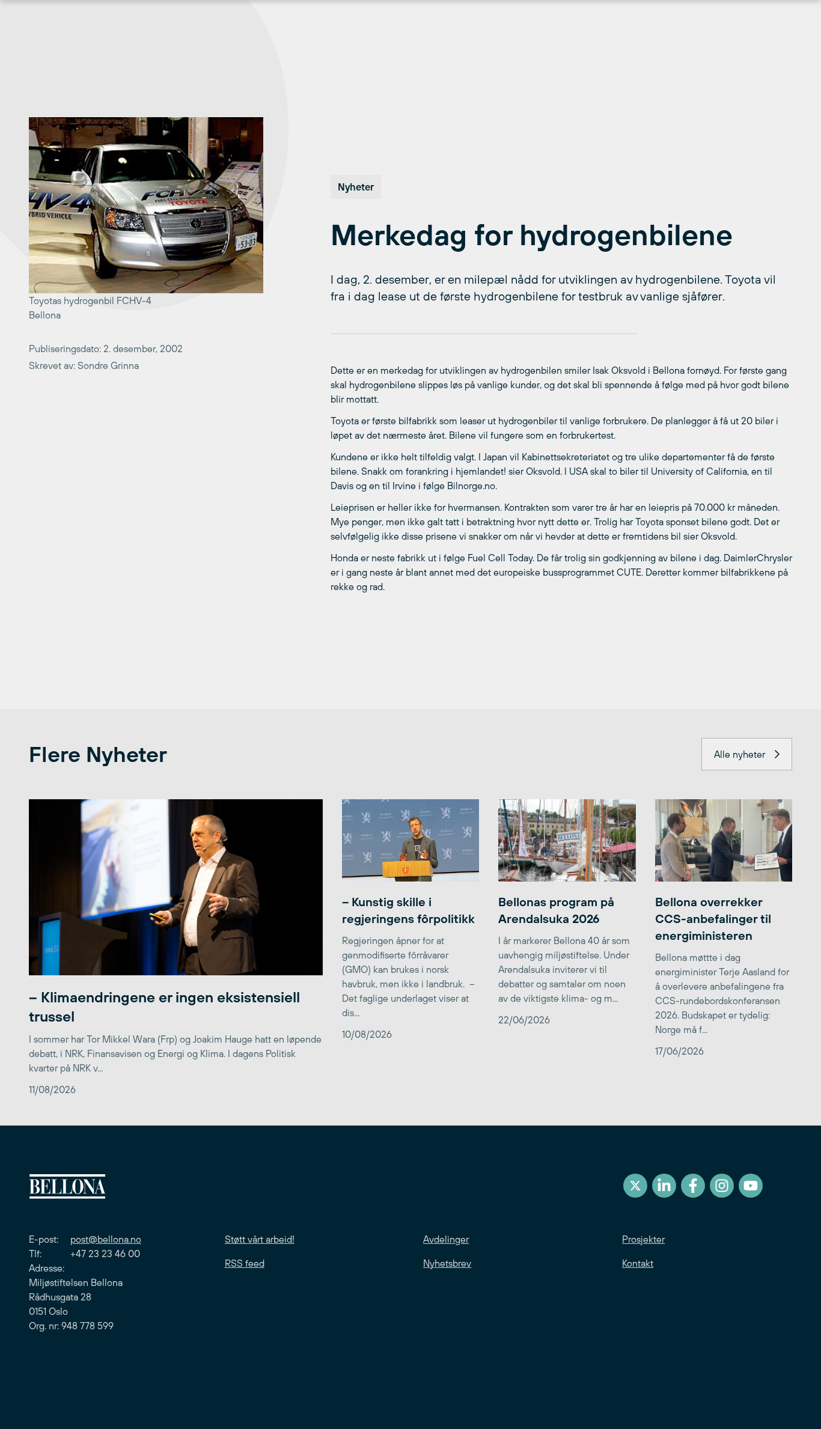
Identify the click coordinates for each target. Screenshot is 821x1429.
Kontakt (637, 1263)
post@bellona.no (105, 1239)
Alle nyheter (739, 754)
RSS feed (244, 1263)
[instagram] (722, 1186)
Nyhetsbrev (447, 1263)
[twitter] (635, 1186)
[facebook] (693, 1186)
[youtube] (751, 1186)
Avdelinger (446, 1239)
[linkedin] (664, 1186)
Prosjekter (643, 1239)
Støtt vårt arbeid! (260, 1239)
